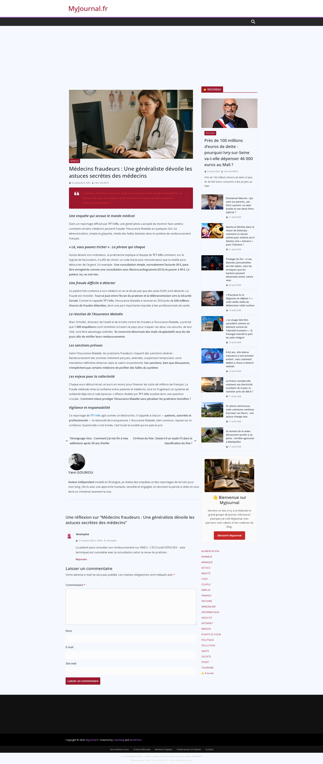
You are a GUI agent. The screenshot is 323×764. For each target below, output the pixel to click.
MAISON (206, 628)
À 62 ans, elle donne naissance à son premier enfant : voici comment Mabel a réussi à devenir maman (240, 359)
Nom (69, 631)
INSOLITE (206, 617)
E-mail (69, 647)
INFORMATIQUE (210, 612)
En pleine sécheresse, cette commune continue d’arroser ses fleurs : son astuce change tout (240, 411)
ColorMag (118, 739)
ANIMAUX (206, 556)
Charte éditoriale (141, 749)
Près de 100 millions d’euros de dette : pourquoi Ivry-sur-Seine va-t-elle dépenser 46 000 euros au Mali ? (228, 152)
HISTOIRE (206, 601)
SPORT (205, 662)
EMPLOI (205, 589)
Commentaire (75, 585)
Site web (71, 663)
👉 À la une (207, 673)
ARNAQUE (74, 161)
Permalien (112, 540)
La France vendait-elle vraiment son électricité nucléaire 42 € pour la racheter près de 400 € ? (239, 386)
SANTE (205, 651)
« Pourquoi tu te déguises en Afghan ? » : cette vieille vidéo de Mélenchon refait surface (240, 300)
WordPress (135, 739)
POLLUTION (208, 645)
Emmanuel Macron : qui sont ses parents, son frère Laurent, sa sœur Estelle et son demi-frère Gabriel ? (240, 205)
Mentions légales (163, 749)
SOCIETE (206, 656)
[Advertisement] (161, 51)
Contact (209, 749)
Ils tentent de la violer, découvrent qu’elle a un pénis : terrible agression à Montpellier (240, 436)
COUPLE (206, 584)
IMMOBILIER (208, 606)
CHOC (204, 578)
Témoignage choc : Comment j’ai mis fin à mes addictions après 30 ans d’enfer (99, 440)
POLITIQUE (210, 133)
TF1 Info (95, 415)
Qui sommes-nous (119, 749)
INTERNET (207, 623)
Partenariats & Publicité (189, 749)
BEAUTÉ (205, 573)
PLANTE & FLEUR (211, 634)
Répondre (81, 559)
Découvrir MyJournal (229, 535)
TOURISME (207, 667)
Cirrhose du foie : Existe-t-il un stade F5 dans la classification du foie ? (162, 440)
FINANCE (206, 595)
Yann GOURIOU (101, 182)
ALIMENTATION (210, 551)
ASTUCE (205, 567)
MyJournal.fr (88, 8)
